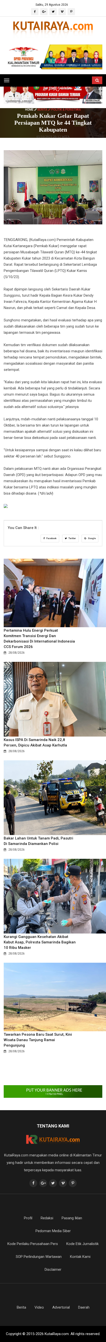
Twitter (72, 538)
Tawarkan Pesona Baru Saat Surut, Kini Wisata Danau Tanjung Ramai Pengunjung (38, 1040)
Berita (21, 1307)
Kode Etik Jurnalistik (82, 1244)
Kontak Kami (80, 1256)
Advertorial (61, 1307)
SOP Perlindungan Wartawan (39, 1256)
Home (29, 109)
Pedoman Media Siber (53, 1231)
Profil (28, 1218)
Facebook (51, 538)
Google (92, 538)
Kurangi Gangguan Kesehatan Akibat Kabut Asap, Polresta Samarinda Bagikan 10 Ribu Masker (40, 942)
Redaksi (47, 1218)
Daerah (83, 1307)
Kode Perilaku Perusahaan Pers (32, 1244)
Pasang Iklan (72, 1218)
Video (39, 1307)
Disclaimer (53, 1269)
